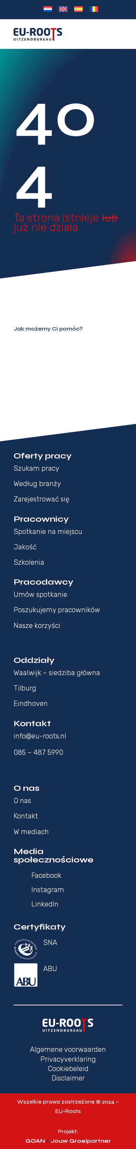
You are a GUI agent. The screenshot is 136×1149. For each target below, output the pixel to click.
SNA (50, 942)
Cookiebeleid (68, 1068)
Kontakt (26, 816)
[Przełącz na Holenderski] (47, 9)
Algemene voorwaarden (68, 1049)
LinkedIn (45, 904)
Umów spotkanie (40, 594)
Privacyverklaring (68, 1059)
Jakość (25, 547)
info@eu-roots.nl (40, 736)
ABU (50, 968)
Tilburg (25, 688)
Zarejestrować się (41, 499)
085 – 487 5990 (38, 752)
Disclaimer (68, 1078)
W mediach (31, 832)
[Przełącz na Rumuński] (93, 9)
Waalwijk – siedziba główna (57, 673)
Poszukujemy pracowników (57, 610)
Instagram (47, 890)
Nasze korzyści (37, 625)
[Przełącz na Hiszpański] (78, 9)
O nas (22, 800)
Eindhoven (31, 703)
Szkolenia (29, 562)
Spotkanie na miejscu (48, 531)
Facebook (46, 875)
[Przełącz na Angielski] (63, 9)
